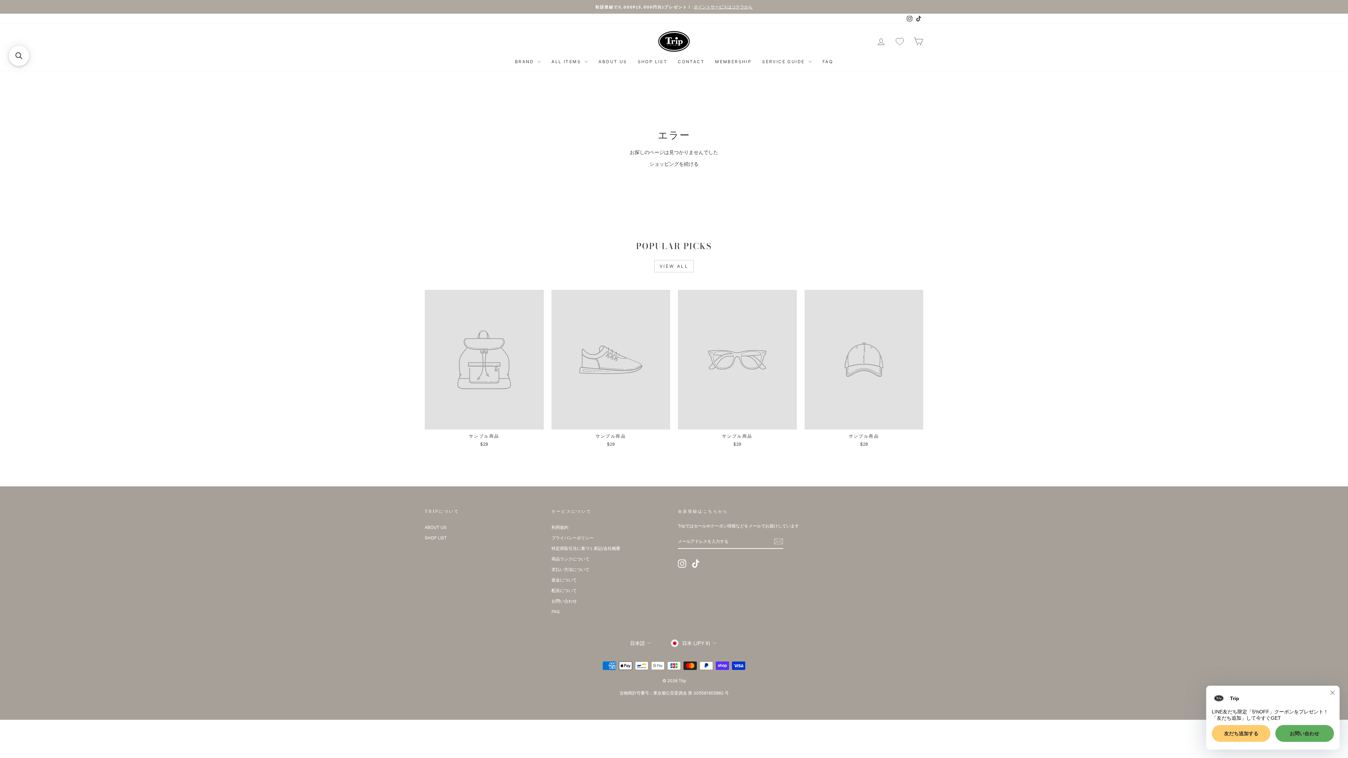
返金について (564, 580)
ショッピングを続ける (674, 164)
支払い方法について (570, 569)
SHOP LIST (653, 61)
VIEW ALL (674, 266)
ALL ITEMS (567, 61)
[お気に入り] (900, 41)
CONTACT (691, 61)
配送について (564, 590)
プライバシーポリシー (572, 537)
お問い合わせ (564, 601)
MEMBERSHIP (733, 61)
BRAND (525, 61)
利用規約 (559, 527)
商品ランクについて (570, 558)
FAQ (827, 61)
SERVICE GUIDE (784, 61)
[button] (19, 56)
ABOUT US (613, 61)
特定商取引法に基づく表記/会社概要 (585, 548)
